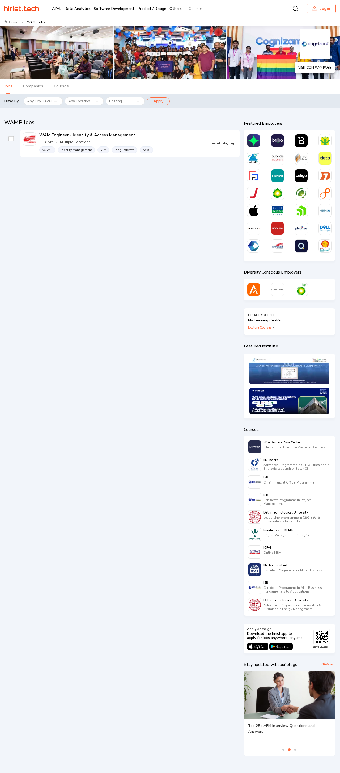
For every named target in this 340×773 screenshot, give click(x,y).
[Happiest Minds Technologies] (325, 140)
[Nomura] (277, 228)
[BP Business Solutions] (301, 289)
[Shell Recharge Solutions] (325, 246)
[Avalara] (253, 289)
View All (327, 664)
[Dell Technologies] (325, 228)
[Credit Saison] (277, 210)
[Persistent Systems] (325, 193)
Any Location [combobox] (79, 101)
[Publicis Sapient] (277, 158)
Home (13, 22)
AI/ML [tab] (56, 8)
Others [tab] (175, 8)
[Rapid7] (325, 175)
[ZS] (301, 158)
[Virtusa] (253, 140)
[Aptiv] (253, 228)
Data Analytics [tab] (78, 8)
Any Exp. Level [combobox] (39, 101)
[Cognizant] (253, 246)
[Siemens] (277, 175)
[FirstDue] (253, 175)
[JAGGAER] (253, 193)
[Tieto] (325, 158)
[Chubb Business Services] (277, 289)
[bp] (277, 193)
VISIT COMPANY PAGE (314, 67)
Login (324, 8)
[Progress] (301, 210)
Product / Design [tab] (152, 8)
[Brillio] (277, 140)
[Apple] (253, 210)
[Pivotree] (301, 228)
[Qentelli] (301, 246)
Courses (196, 8)
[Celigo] (301, 175)
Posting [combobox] (115, 101)
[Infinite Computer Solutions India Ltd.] (253, 158)
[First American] (325, 210)
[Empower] (277, 246)
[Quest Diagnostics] (301, 193)
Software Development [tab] (114, 8)
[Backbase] (301, 140)
